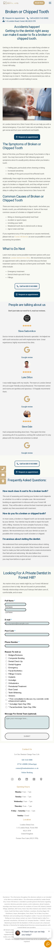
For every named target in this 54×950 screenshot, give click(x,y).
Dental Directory (30, 925)
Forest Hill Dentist (12, 902)
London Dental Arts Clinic (20, 258)
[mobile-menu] (49, 3)
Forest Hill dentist (21, 237)
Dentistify (14, 925)
